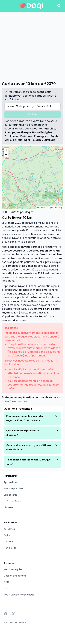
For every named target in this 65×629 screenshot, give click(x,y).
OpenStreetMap (55, 207)
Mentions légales (13, 569)
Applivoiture (10, 482)
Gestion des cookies (15, 575)
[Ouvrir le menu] (5, 5)
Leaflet (42, 207)
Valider (32, 114)
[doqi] (31, 6)
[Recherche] (59, 6)
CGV (6, 588)
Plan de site (10, 547)
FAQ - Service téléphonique (19, 594)
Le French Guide (12, 501)
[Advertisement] (32, 45)
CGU (6, 582)
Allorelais (8, 507)
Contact (8, 541)
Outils (7, 535)
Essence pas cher (13, 488)
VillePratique (10, 494)
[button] (32, 174)
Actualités (9, 529)
